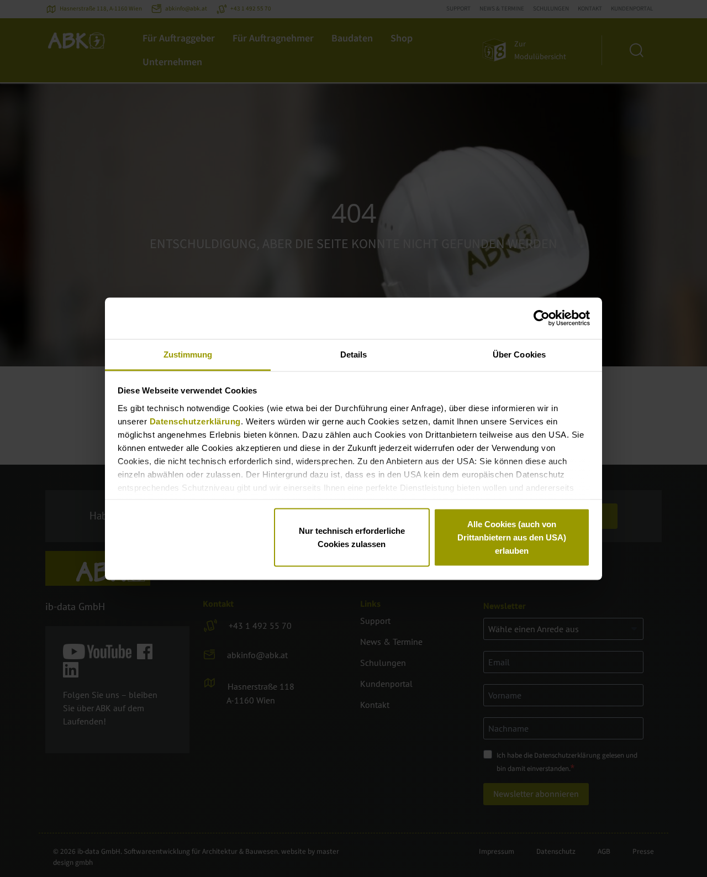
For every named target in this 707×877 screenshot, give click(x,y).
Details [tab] (353, 354)
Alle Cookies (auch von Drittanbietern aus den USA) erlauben (511, 537)
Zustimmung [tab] (188, 354)
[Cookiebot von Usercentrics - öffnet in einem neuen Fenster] (541, 318)
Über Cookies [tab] (519, 354)
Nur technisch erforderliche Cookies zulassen (352, 537)
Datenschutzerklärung (195, 421)
